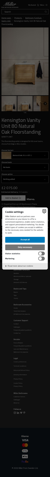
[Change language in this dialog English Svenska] (44, 211)
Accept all (25, 239)
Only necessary (25, 247)
